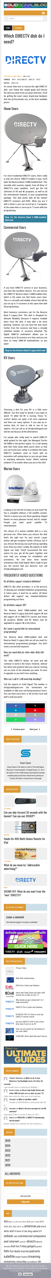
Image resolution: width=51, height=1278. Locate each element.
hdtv (38, 80)
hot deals (15, 1251)
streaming (33, 1257)
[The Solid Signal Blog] (25, 5)
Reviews (6, 835)
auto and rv (22, 80)
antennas (30, 1226)
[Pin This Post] (35, 710)
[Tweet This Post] (35, 705)
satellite (14, 83)
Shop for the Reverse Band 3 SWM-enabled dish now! (25, 218)
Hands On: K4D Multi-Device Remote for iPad (24, 840)
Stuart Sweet (17, 76)
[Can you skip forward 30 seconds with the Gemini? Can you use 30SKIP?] (25, 805)
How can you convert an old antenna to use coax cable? (30, 1030)
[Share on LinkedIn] (16, 710)
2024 (7, 1145)
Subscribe (25, 1201)
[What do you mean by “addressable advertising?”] (25, 858)
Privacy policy (28, 1274)
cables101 (37, 1231)
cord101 (22, 1242)
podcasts (34, 1251)
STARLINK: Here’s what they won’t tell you (31, 1036)
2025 (7, 1140)
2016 (28, 1222)
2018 (37, 1222)
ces (15, 1236)
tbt (39, 1261)
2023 (7, 1150)
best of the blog (24, 1231)
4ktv (14, 80)
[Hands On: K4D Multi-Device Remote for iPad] (25, 832)
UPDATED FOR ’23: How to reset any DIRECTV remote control (29, 1015)
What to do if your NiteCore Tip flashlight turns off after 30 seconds (23, 1081)
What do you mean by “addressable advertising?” (22, 867)
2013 (17, 1222)
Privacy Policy (21, 968)
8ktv (10, 1222)
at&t (39, 1226)
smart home (21, 1256)
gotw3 (39, 1246)
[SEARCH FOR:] (25, 18)
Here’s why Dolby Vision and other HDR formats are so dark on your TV (30, 994)
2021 (7, 1160)
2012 (13, 1222)
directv (32, 80)
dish (13, 1246)
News (5, 887)
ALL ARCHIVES (12, 1173)
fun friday (21, 1246)
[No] (48, 1270)
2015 (24, 1222)
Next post (34, 729)
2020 (7, 1165)
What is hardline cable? (28, 1099)
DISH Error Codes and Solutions (27, 985)
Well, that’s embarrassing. (25, 978)
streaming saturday (15, 1261)
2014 (20, 1222)
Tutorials (7, 809)
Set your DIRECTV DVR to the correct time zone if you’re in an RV (30, 1023)
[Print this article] (35, 715)
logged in (19, 922)
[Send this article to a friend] (16, 715)
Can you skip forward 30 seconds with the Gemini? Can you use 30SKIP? (25, 814)
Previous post (19, 729)
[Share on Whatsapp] (16, 719)
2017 (33, 1222)
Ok (20, 1274)
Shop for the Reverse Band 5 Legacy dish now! (25, 350)
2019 (41, 1222)
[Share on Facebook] (16, 705)
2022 (7, 1155)
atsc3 (43, 1226)
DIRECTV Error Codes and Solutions (29, 1007)
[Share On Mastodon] (35, 719)
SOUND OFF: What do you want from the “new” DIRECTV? (24, 893)
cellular (8, 1236)
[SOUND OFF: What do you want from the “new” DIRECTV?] (25, 884)
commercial (25, 1236)
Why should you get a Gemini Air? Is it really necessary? (29, 1001)
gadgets (31, 1246)
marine (6, 83)
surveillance (32, 1262)
